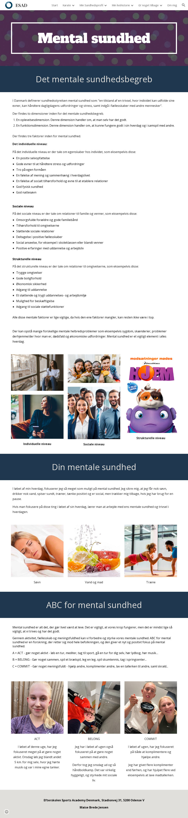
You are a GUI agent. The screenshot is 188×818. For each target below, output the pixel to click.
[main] (94, 38)
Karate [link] (67, 5)
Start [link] (55, 5)
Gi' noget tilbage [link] (148, 5)
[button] (183, 5)
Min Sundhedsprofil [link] (91, 5)
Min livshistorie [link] (121, 5)
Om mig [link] (172, 5)
